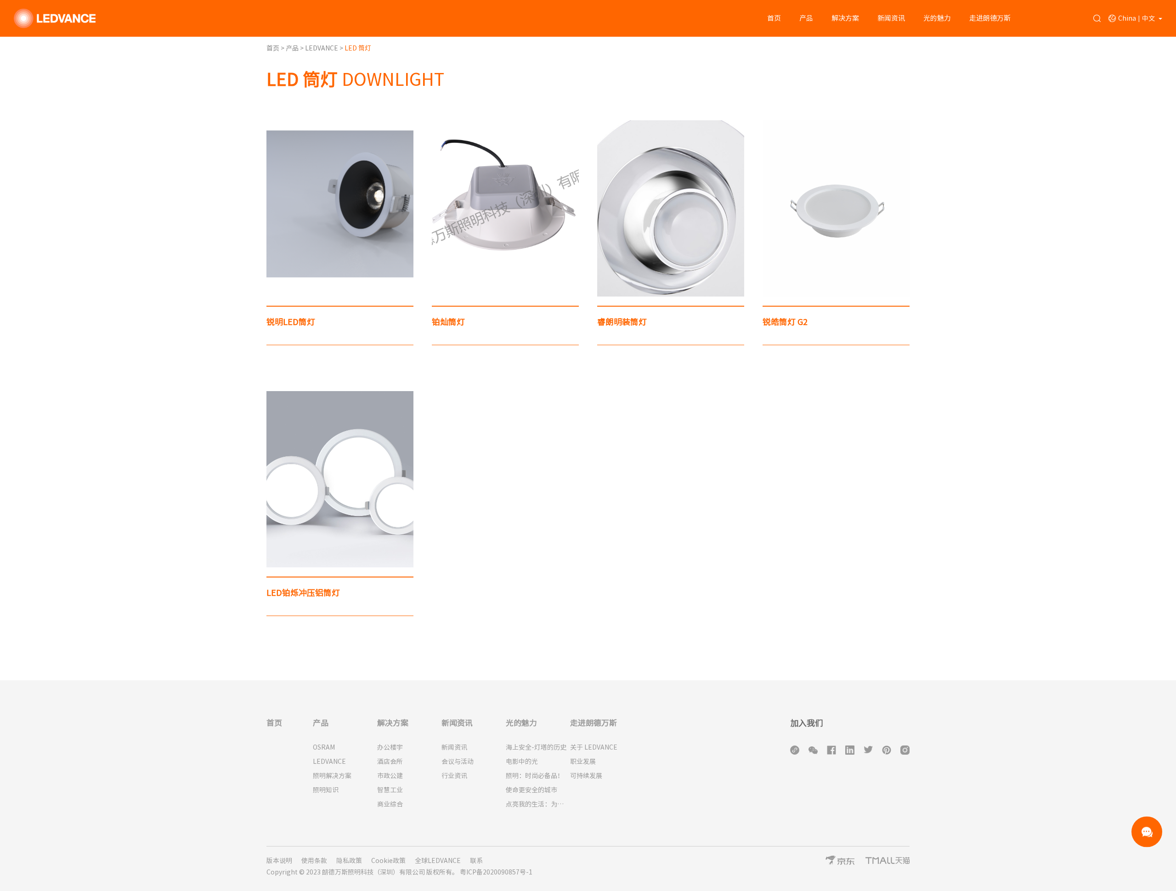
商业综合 (390, 804)
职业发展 (583, 761)
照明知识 (326, 790)
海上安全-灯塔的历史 (536, 747)
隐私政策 (349, 860)
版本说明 (279, 860)
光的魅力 (937, 18)
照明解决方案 (332, 776)
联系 (476, 860)
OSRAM (324, 747)
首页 (774, 18)
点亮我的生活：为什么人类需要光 (538, 804)
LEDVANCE (322, 48)
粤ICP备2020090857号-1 (496, 872)
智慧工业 (390, 790)
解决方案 (845, 18)
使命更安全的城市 (531, 790)
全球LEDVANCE (438, 860)
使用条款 (314, 860)
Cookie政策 (388, 860)
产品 (806, 18)
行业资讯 (454, 776)
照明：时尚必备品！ (535, 776)
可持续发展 (586, 776)
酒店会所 (390, 761)
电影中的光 (522, 761)
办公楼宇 (390, 747)
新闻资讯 (891, 18)
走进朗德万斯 (990, 18)
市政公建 (390, 776)
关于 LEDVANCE (593, 747)
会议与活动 (457, 761)
